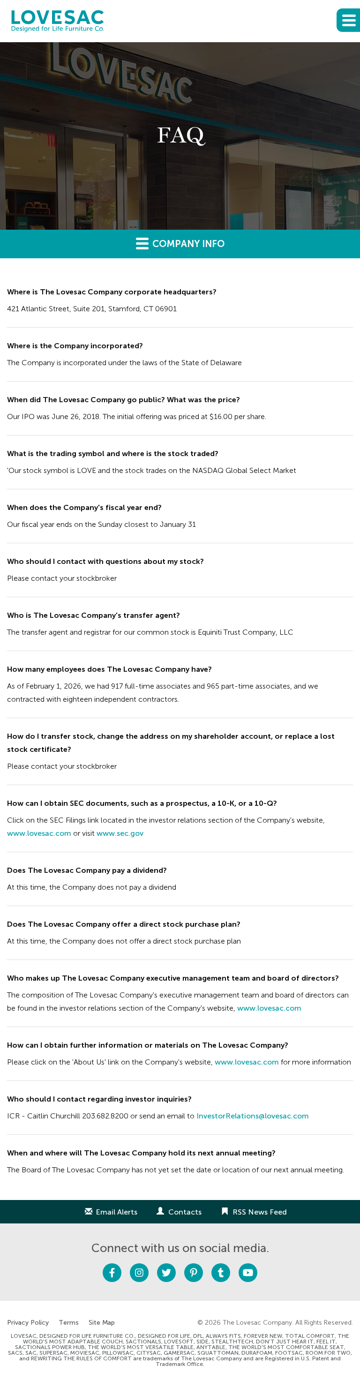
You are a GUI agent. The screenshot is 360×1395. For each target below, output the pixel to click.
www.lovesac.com (39, 833)
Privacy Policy (28, 1323)
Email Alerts (116, 1212)
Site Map (102, 1323)
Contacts (185, 1212)
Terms (69, 1323)
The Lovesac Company (257, 1323)
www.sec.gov (120, 833)
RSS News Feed (259, 1212)
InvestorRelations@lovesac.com (252, 1115)
